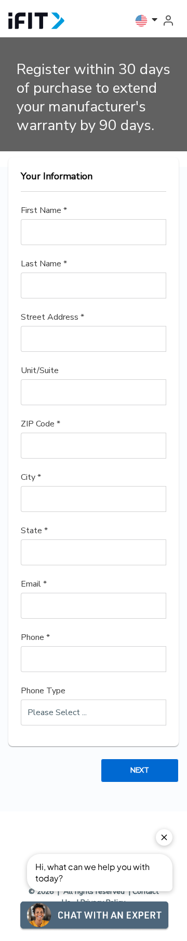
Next (139, 770)
